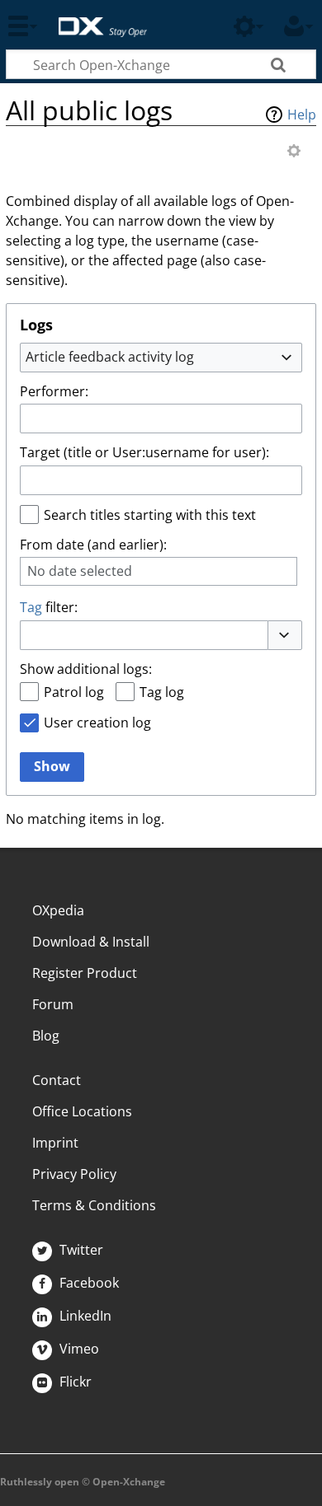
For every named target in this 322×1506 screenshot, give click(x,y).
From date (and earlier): (93, 545)
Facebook (87, 1283)
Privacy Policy (74, 1174)
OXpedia (58, 910)
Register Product (84, 973)
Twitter (79, 1250)
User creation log (97, 722)
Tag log (162, 692)
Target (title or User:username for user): (144, 452)
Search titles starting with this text (150, 515)
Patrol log (74, 692)
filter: (49, 607)
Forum (52, 1004)
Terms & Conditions (94, 1205)
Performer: (54, 391)
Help (301, 114)
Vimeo (77, 1349)
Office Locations (82, 1111)
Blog (45, 1036)
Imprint (55, 1143)
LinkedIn (83, 1316)
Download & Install (90, 942)
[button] (285, 635)
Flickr (74, 1382)
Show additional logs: (86, 669)
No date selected (79, 571)
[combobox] (161, 357)
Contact (56, 1080)
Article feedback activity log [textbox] (110, 357)
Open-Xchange (96, 18)
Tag (31, 607)
